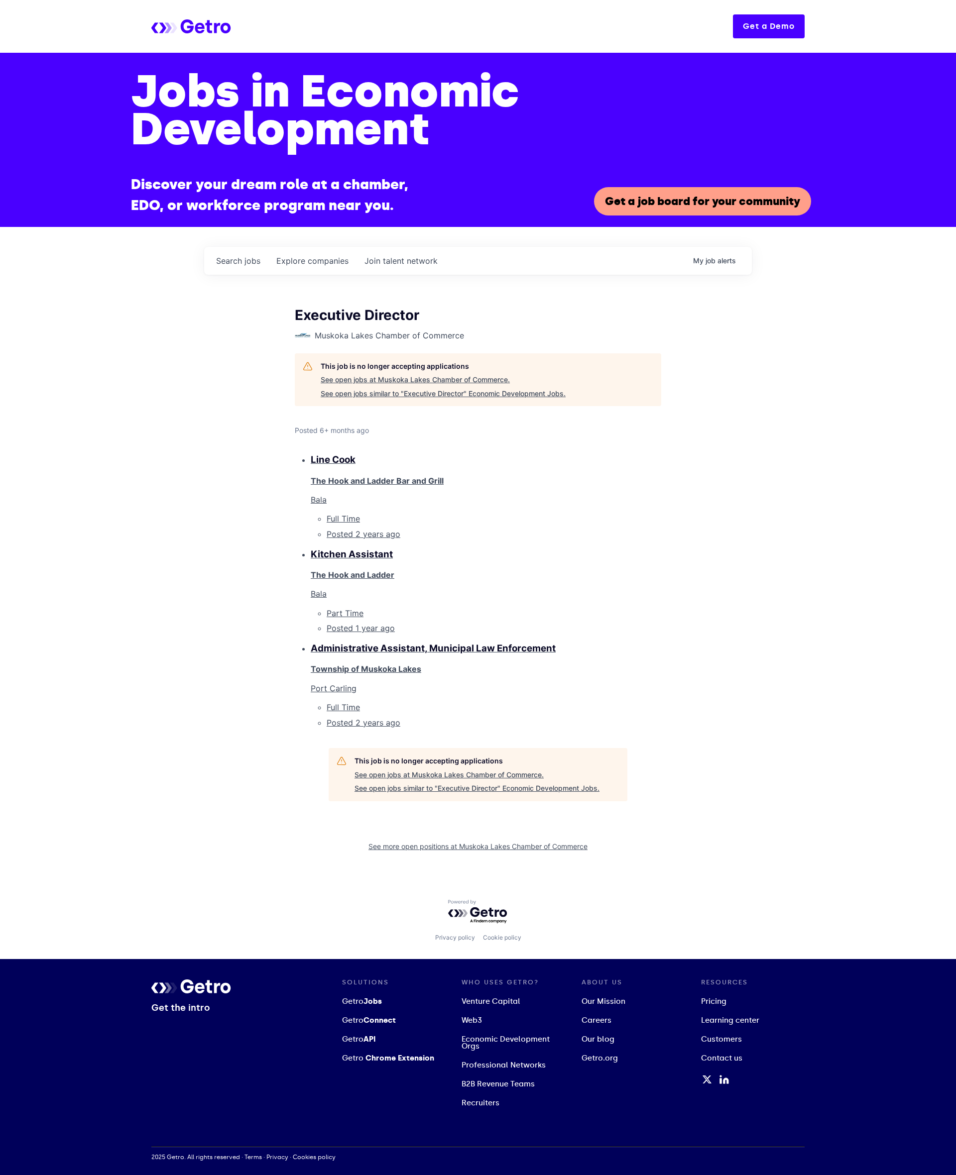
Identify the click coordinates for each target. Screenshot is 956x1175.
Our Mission (603, 1001)
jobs (238, 261)
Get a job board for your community (702, 201)
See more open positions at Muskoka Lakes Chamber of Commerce (478, 846)
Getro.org (600, 1058)
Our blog (598, 1039)
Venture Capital (491, 1001)
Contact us (721, 1058)
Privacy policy (455, 937)
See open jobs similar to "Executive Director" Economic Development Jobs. (443, 393)
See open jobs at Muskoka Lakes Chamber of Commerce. (415, 379)
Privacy (277, 1157)
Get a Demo (769, 26)
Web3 (472, 1020)
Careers (596, 1020)
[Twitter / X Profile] (707, 1079)
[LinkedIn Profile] (724, 1079)
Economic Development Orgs (506, 1043)
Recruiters (480, 1102)
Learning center (730, 1020)
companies (312, 261)
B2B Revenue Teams (498, 1083)
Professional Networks (504, 1065)
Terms (253, 1157)
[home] (231, 26)
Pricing (713, 1001)
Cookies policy (314, 1157)
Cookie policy (502, 937)
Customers (721, 1039)
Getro (362, 1001)
